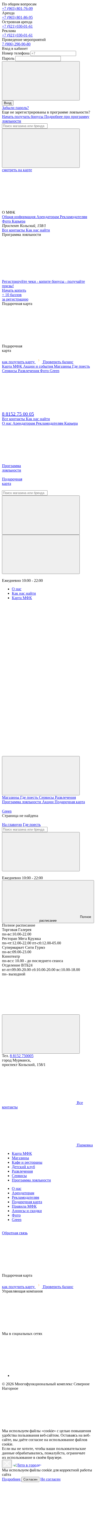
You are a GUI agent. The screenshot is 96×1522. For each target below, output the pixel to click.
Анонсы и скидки (27, 1211)
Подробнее (11, 1479)
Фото (7, 221)
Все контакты (14, 230)
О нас (7, 423)
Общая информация (19, 217)
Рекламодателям (73, 217)
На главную (12, 824)
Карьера (18, 221)
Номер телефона (16, 53)
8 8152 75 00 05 (18, 414)
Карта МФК (12, 366)
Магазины (63, 366)
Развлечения (29, 371)
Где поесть (81, 366)
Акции (48, 802)
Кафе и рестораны (27, 1162)
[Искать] (41, 148)
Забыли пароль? (15, 108)
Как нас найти (38, 230)
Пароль (8, 58)
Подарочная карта (70, 802)
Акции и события (38, 366)
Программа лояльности (22, 802)
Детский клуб (23, 1167)
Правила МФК (24, 1206)
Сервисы (10, 371)
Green (7, 811)
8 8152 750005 (21, 1056)
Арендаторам (48, 217)
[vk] (39, 461)
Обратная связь (15, 1233)
